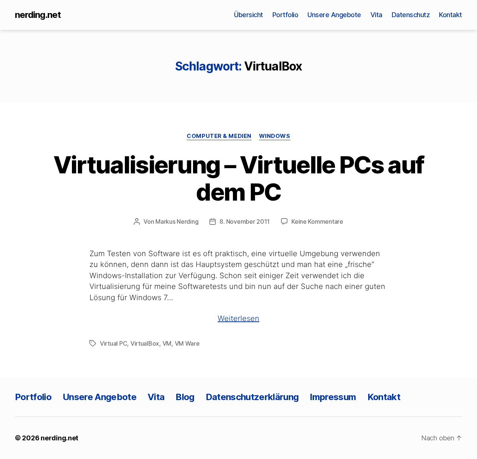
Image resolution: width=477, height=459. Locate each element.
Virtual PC (113, 343)
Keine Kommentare (317, 221)
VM (166, 343)
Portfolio (285, 15)
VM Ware (187, 343)
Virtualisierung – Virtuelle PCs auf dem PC (238, 178)
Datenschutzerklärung (252, 397)
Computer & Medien (219, 136)
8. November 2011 (244, 221)
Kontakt (450, 15)
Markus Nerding (176, 221)
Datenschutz (411, 15)
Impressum (333, 397)
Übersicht (248, 15)
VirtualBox (144, 343)
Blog (185, 397)
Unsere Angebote (334, 15)
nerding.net (38, 14)
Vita (376, 15)
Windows (274, 136)
